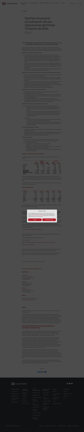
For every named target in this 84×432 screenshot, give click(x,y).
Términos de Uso (33, 215)
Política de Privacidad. (40, 215)
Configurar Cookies (49, 219)
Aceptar (35, 219)
